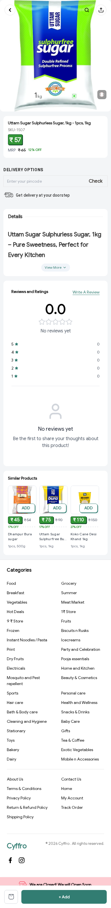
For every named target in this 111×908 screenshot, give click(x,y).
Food (11, 583)
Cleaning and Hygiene (27, 721)
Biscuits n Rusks (75, 630)
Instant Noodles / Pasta (27, 639)
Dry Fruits (15, 658)
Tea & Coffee (72, 740)
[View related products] (101, 94)
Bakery (13, 749)
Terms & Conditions (24, 788)
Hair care (15, 702)
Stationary (16, 730)
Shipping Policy (20, 816)
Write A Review (86, 292)
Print (11, 649)
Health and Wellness (79, 702)
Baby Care (70, 721)
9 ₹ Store (15, 621)
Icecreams (70, 639)
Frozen (13, 630)
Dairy (11, 759)
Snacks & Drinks (75, 712)
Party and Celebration (80, 649)
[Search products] (86, 10)
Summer (69, 592)
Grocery (68, 583)
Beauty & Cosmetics (79, 677)
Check (95, 181)
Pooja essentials (75, 658)
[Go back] (10, 10)
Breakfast (15, 592)
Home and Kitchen (77, 668)
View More (53, 267)
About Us (15, 779)
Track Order (72, 807)
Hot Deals (15, 611)
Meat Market (72, 602)
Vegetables (17, 602)
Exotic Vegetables (77, 749)
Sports (12, 693)
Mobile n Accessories (80, 759)
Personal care (73, 693)
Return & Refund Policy (27, 807)
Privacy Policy (19, 798)
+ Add (64, 896)
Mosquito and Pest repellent (23, 680)
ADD (26, 507)
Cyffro (16, 846)
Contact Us (71, 779)
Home (66, 788)
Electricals (16, 668)
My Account (72, 798)
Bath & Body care (22, 712)
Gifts (65, 730)
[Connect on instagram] (21, 860)
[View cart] (11, 897)
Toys (11, 740)
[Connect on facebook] (10, 860)
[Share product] (101, 10)
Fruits (66, 621)
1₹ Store (68, 611)
